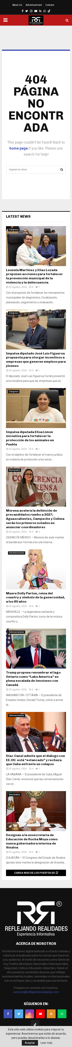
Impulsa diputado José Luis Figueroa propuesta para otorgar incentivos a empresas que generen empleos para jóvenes (36, 359)
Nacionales (14, 470)
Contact (49, 5)
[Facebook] (8, 1013)
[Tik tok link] (49, 11)
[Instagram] (29, 1013)
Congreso (13, 230)
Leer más (46, 1042)
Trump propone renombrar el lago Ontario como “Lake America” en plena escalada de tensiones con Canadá (33, 679)
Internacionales (16, 632)
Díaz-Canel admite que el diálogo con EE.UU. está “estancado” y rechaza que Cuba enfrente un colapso (35, 760)
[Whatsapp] (62, 1013)
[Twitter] (18, 1013)
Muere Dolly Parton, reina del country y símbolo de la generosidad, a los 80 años (35, 597)
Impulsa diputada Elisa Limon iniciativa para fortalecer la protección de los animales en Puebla (30, 438)
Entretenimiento (16, 553)
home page (18, 148)
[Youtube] (40, 1013)
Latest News (18, 216)
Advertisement (34, 5)
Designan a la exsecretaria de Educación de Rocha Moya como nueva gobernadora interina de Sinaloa (32, 841)
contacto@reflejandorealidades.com (36, 992)
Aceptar (30, 1042)
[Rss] (51, 1013)
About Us (17, 5)
